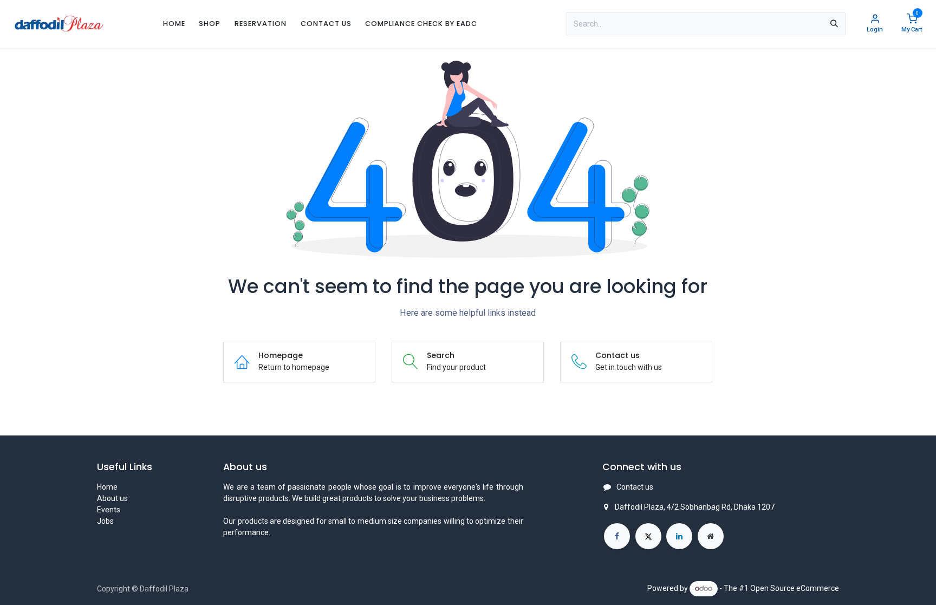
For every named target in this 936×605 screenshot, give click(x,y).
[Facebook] (617, 536)
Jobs (105, 521)
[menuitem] (174, 23)
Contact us (634, 487)
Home (107, 487)
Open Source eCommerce (794, 588)
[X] (648, 536)
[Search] (834, 24)
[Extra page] (711, 536)
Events (108, 509)
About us (112, 498)
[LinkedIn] (679, 536)
